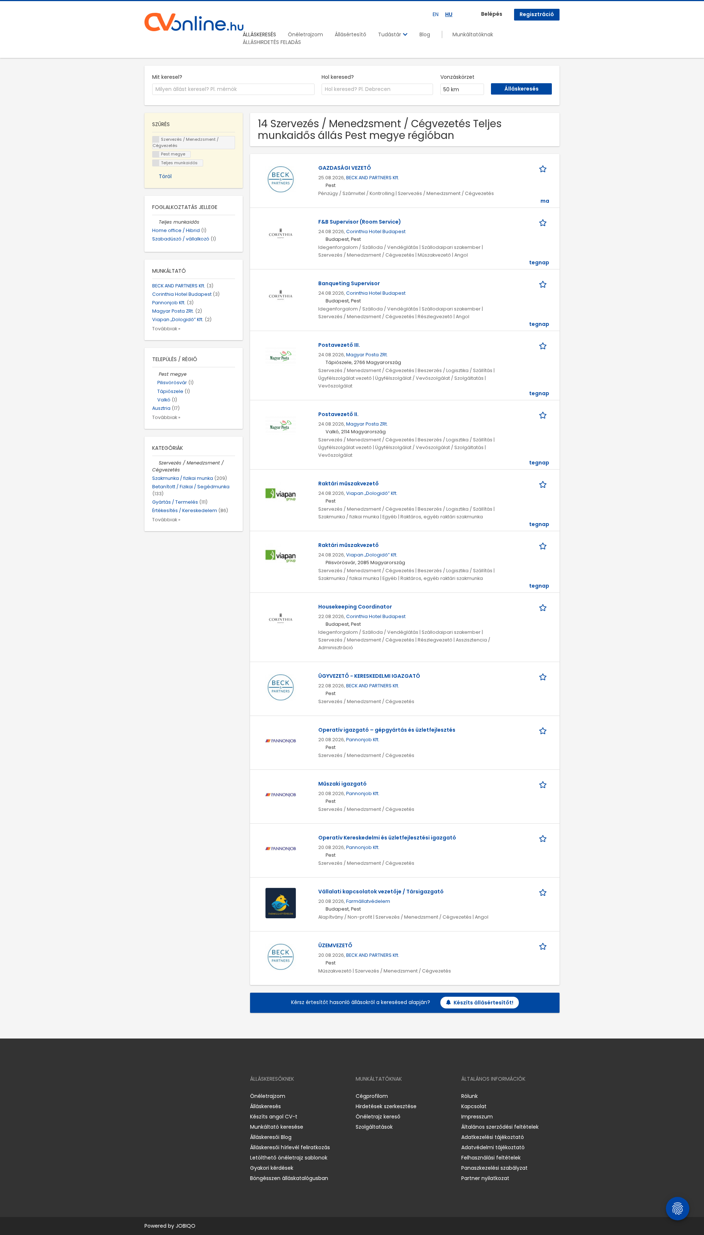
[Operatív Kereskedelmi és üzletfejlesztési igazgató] (280, 849)
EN (436, 14)
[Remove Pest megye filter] (155, 374)
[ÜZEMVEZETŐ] (280, 956)
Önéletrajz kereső (378, 1116)
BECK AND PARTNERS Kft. (372, 177)
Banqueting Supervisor (349, 283)
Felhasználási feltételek (491, 1157)
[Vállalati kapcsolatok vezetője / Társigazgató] (280, 903)
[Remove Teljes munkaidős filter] (155, 222)
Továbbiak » (166, 329)
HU (448, 14)
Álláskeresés (265, 1106)
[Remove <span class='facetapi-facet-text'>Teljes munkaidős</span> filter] (156, 163)
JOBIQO (185, 1226)
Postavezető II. (338, 414)
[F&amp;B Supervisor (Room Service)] (280, 233)
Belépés (491, 14)
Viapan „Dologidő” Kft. (371, 493)
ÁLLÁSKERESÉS (259, 34)
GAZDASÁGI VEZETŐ (344, 168)
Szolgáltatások (374, 1127)
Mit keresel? (167, 77)
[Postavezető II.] (280, 425)
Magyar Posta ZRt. (367, 355)
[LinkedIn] (174, 1096)
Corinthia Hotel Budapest (376, 231)
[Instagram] (162, 1096)
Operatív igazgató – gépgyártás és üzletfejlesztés (386, 730)
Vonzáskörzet (457, 77)
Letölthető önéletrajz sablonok (288, 1157)
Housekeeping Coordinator (355, 606)
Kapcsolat (474, 1106)
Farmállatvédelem (368, 901)
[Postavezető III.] (280, 356)
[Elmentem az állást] (544, 168)
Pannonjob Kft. (363, 739)
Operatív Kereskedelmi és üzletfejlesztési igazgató (387, 837)
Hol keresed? (338, 77)
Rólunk (469, 1096)
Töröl (165, 176)
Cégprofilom (372, 1096)
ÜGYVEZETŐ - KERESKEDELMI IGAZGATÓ (369, 676)
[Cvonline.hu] (193, 22)
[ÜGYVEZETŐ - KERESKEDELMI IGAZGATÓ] (280, 687)
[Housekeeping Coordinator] (280, 618)
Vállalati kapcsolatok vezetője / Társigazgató (381, 891)
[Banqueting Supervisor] (280, 294)
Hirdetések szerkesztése (386, 1106)
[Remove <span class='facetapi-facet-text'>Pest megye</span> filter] (156, 154)
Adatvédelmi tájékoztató (493, 1147)
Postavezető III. (339, 345)
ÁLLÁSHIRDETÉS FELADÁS (272, 42)
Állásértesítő (350, 34)
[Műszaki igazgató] (280, 795)
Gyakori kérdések (271, 1168)
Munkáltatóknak (472, 34)
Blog (424, 34)
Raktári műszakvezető (348, 483)
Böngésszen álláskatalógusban (289, 1178)
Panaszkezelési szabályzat (494, 1168)
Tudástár (390, 34)
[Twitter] (185, 1096)
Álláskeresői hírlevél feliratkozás (290, 1147)
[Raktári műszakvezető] (280, 495)
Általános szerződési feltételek (500, 1127)
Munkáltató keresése (276, 1127)
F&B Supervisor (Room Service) (359, 221)
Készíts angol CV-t (273, 1116)
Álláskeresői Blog (271, 1137)
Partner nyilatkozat (485, 1178)
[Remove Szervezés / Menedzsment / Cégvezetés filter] (155, 463)
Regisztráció (537, 14)
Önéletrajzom (305, 34)
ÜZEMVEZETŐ (335, 945)
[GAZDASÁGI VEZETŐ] (280, 179)
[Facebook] (149, 1096)
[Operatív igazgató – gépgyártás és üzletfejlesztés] (280, 741)
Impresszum (477, 1116)
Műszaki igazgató (342, 783)
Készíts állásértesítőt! (483, 1002)
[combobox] (233, 89)
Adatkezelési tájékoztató (492, 1137)
